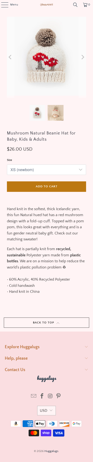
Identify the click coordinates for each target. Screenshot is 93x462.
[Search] (75, 5)
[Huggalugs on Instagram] (50, 396)
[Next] (82, 57)
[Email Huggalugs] (33, 396)
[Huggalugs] (46, 5)
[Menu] (2, 5)
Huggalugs (51, 451)
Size (9, 160)
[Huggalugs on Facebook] (42, 396)
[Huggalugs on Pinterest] (58, 396)
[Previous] (10, 57)
